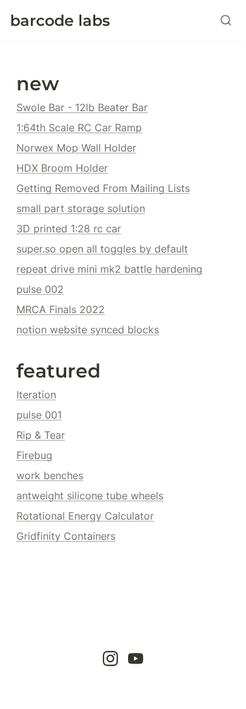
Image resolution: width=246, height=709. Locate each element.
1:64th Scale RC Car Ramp (79, 127)
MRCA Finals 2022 (60, 309)
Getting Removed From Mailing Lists (103, 188)
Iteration (36, 394)
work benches (49, 475)
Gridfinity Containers (65, 536)
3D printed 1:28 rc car (68, 228)
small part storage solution (80, 208)
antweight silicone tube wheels (89, 495)
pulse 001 (39, 414)
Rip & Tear (40, 435)
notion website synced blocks (87, 329)
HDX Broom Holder (62, 168)
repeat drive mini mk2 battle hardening (109, 269)
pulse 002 (40, 289)
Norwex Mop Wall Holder (76, 147)
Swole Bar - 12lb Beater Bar (82, 107)
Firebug (34, 455)
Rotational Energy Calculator (85, 515)
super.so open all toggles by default (102, 248)
